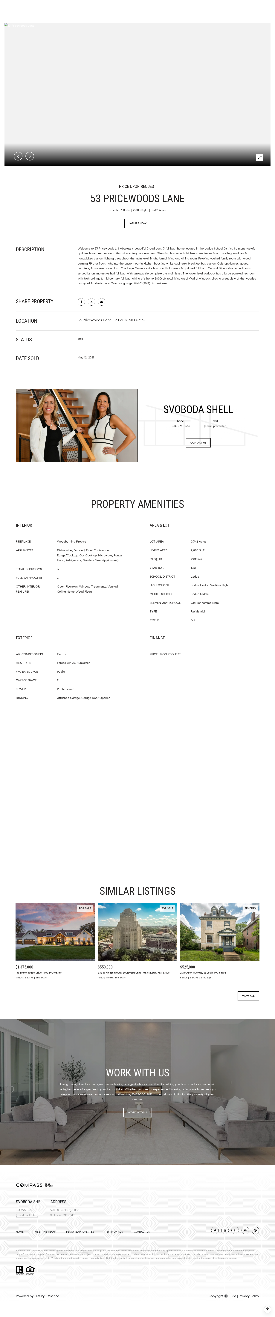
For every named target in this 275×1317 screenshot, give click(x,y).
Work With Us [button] (137, 1112)
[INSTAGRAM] (225, 1230)
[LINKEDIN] (235, 1230)
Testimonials (114, 1231)
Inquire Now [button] (137, 223)
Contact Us (142, 1231)
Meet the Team (45, 1231)
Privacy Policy (249, 1296)
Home (20, 1231)
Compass (83, 1250)
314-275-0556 (181, 426)
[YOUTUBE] (245, 1230)
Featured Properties (80, 1231)
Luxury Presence (46, 1296)
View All (248, 996)
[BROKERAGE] (255, 1230)
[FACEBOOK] (215, 1230)
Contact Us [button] (198, 442)
